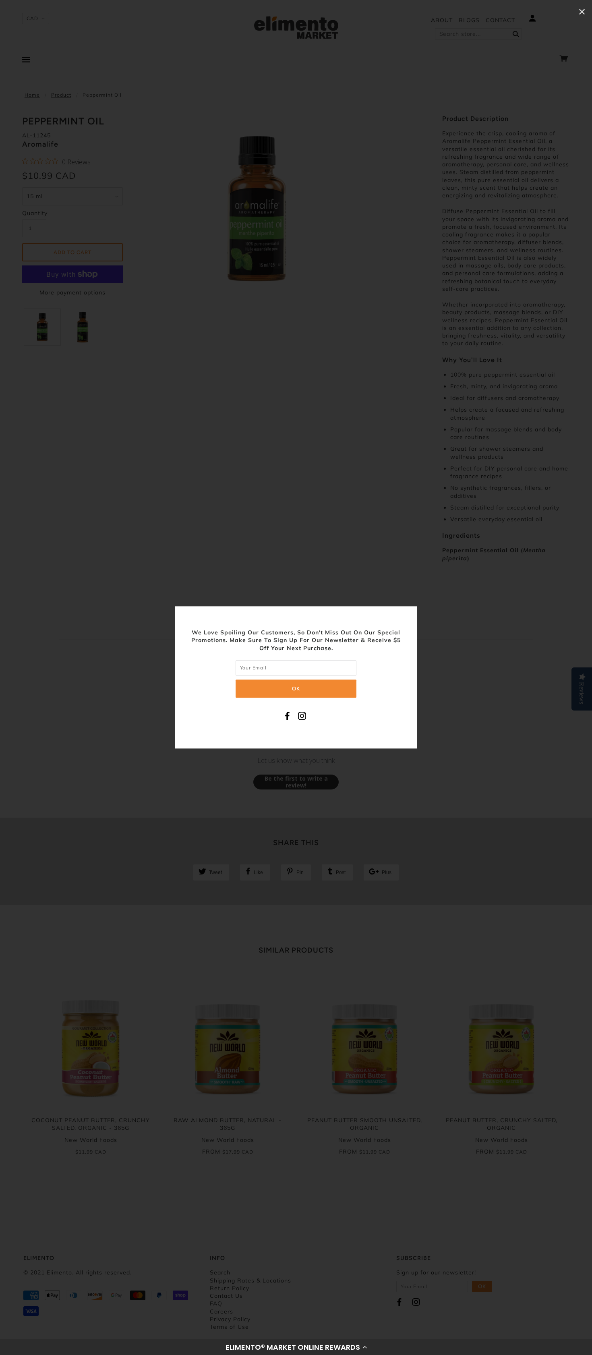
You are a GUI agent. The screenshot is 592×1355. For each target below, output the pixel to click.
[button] (296, 1347)
